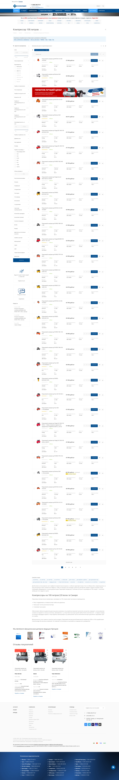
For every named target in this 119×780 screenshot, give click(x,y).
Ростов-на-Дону (87, 20)
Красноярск (69, 20)
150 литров (42, 579)
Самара (21, 1)
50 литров (35, 579)
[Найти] (103, 6)
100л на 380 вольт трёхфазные (21, 39)
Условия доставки (73, 711)
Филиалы (50, 709)
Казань (50, 20)
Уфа (68, 23)
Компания (32, 707)
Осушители (102, 582)
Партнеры (31, 723)
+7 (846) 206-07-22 (35, 4)
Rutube (86, 1)
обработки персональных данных (41, 744)
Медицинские (52, 582)
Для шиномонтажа (93, 579)
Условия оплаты (73, 709)
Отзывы (30, 717)
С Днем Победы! (17, 324)
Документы (31, 721)
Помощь (72, 707)
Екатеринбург (40, 20)
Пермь (87, 23)
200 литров (49, 579)
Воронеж (40, 23)
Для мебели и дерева (82, 579)
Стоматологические (63, 582)
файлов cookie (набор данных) (56, 744)
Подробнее (21, 299)
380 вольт (72, 582)
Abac (46, 39)
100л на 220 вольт (35, 39)
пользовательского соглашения (23, 746)
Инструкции (31, 727)
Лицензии (31, 711)
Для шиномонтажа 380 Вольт (40, 582)
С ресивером (80, 582)
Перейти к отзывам (19, 693)
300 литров (57, 579)
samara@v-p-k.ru (39, 7)
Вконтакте (80, 1)
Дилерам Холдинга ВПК (34, 719)
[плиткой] (101, 46)
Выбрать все (38, 54)
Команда (31, 715)
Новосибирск (78, 20)
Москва (22, 20)
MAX (89, 1)
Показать (21, 260)
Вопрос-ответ (72, 715)
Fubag (49, 39)
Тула (22, 23)
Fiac (53, 39)
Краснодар (59, 20)
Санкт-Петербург (31, 20)
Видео (30, 725)
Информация (52, 707)
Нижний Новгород (50, 23)
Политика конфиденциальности (55, 713)
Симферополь (97, 23)
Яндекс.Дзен (92, 1)
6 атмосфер (64, 579)
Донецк (78, 23)
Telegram (83, 1)
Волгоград (59, 23)
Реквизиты (50, 711)
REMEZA (42, 39)
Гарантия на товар (73, 713)
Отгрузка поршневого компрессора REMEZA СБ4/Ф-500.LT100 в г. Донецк (20, 318)
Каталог (15, 707)
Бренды (15, 712)
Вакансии (31, 713)
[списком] (103, 46)
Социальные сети (32, 729)
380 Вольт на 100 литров (91, 582)
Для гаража (72, 579)
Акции (15, 709)
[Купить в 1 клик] (29, 655)
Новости (15, 303)
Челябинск (31, 23)
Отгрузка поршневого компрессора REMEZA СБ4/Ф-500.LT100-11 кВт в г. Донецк (20, 310)
